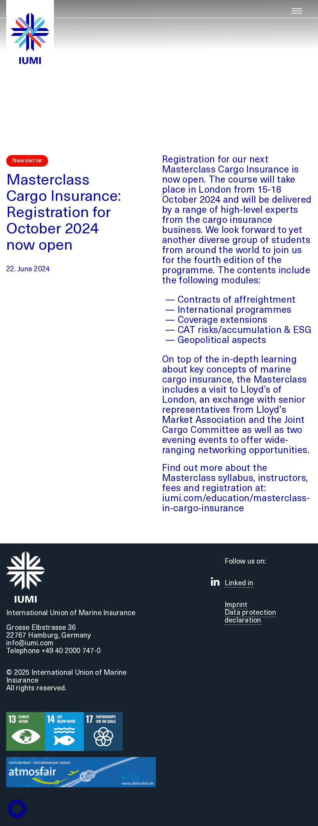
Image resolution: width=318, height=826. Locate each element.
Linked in (239, 583)
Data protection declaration (250, 617)
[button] (17, 809)
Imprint (236, 605)
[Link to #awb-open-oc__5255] (296, 11)
